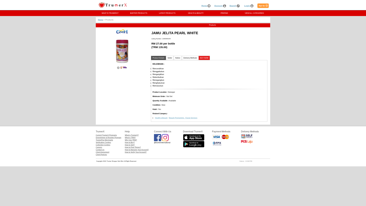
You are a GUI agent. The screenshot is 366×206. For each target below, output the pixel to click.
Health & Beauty (161, 118)
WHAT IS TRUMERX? (110, 13)
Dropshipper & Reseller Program (108, 138)
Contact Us (100, 150)
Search (233, 6)
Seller (170, 58)
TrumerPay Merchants (104, 140)
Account (218, 6)
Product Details (158, 58)
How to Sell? (130, 145)
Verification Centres (103, 142)
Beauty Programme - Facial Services (183, 118)
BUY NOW (204, 58)
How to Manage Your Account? (137, 150)
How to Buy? (130, 142)
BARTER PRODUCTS (138, 13)
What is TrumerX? (132, 135)
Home (204, 6)
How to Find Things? (133, 147)
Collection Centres (103, 145)
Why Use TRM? (131, 140)
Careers (99, 147)
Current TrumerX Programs (106, 135)
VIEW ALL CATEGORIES (254, 13)
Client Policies (101, 155)
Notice (177, 58)
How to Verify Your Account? (136, 152)
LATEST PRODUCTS (167, 13)
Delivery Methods (190, 58)
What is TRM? (130, 138)
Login (247, 6)
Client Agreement (102, 152)
